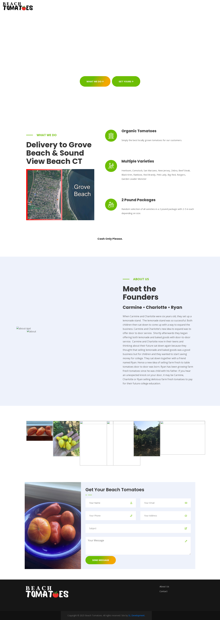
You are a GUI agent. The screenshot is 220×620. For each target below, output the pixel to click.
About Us (97, 6)
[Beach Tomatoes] (24, 6)
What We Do (94, 81)
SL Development (136, 615)
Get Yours (125, 81)
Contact (115, 6)
